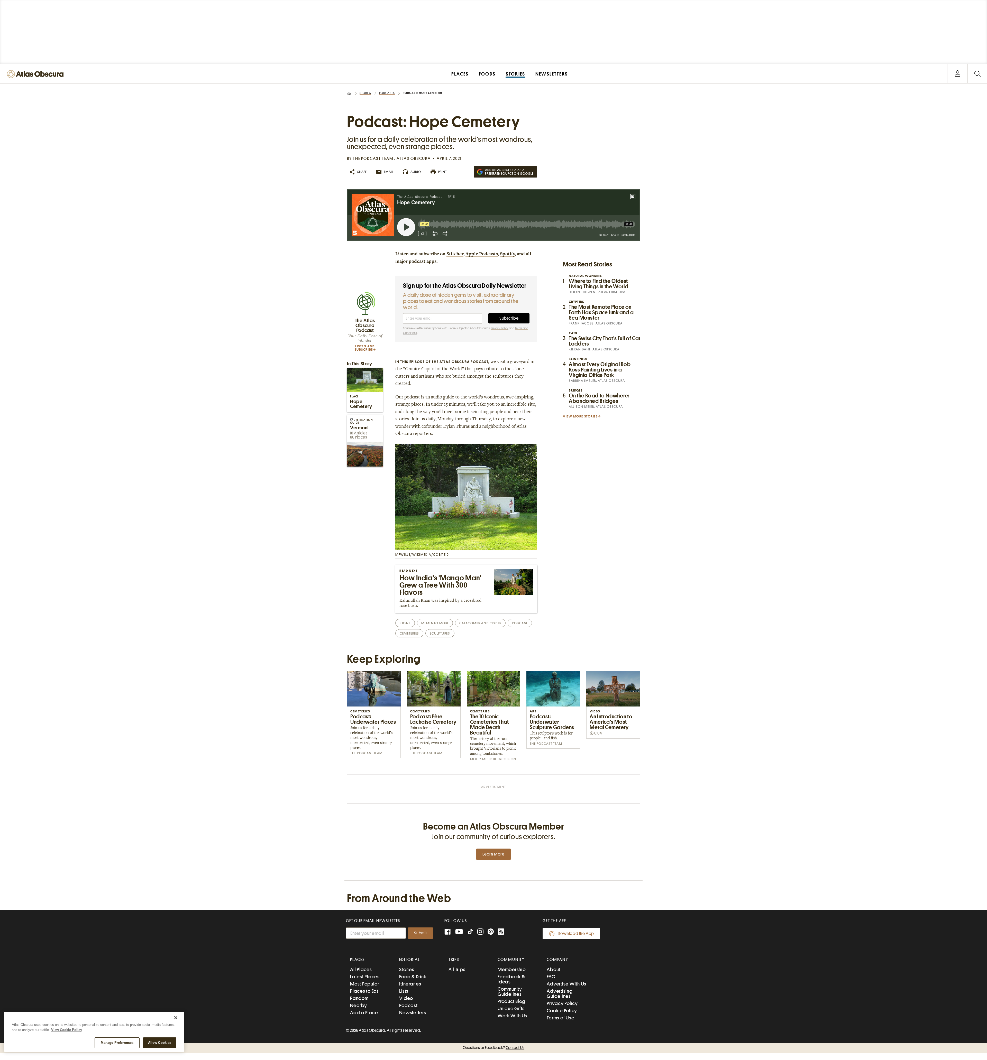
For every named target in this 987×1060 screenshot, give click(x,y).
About (553, 969)
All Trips (457, 969)
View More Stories (580, 416)
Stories (365, 93)
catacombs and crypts (480, 623)
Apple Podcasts (481, 254)
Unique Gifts (511, 1008)
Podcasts (387, 93)
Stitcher (454, 254)
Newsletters (412, 1012)
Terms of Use (560, 1017)
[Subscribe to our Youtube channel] (459, 932)
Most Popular (364, 983)
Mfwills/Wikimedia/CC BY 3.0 (422, 554)
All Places (361, 969)
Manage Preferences (117, 1043)
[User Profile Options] (957, 73)
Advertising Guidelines (559, 994)
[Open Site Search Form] (977, 73)
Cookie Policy (562, 1010)
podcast (520, 623)
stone (405, 623)
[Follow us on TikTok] (470, 933)
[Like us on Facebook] (447, 932)
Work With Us (512, 1015)
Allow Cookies (159, 1043)
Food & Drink (412, 976)
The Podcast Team (374, 158)
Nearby (358, 1005)
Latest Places (365, 976)
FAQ (551, 976)
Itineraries (410, 983)
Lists (403, 991)
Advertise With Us (566, 983)
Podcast (408, 1005)
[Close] (175, 1017)
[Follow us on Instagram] (480, 932)
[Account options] (957, 73)
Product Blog (511, 1001)
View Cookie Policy (66, 1030)
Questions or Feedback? (493, 1048)
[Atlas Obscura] (36, 74)
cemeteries (409, 633)
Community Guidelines (510, 992)
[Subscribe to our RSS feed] (501, 932)
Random (359, 998)
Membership (512, 969)
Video (406, 998)
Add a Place (364, 1012)
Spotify (507, 254)
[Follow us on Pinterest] (491, 932)
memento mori (435, 623)
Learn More (493, 854)
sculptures (440, 633)
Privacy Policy (499, 328)
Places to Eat (364, 991)
